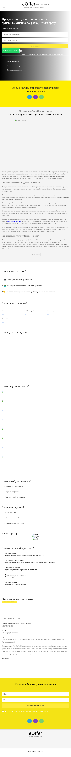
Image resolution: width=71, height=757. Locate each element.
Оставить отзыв (9, 602)
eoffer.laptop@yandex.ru (10, 633)
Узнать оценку (35, 46)
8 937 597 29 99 (7, 626)
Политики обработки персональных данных (49, 54)
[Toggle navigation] (4, 7)
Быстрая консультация (35, 705)
